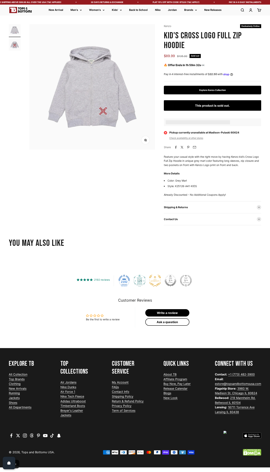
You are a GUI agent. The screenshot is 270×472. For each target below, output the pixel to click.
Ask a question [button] (167, 322)
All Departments (20, 407)
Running (14, 393)
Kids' (115, 9)
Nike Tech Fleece (72, 396)
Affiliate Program (175, 379)
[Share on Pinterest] (188, 147)
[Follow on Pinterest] (38, 435)
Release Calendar (175, 388)
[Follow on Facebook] (11, 435)
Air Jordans (68, 382)
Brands (188, 9)
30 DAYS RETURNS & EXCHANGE (103, 2)
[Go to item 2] (15, 45)
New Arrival (56, 9)
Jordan (172, 9)
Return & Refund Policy (128, 401)
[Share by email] (194, 147)
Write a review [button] (167, 313)
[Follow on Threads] (31, 435)
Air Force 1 (67, 391)
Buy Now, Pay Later (177, 384)
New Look (170, 398)
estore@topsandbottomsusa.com (238, 384)
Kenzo (167, 26)
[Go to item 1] (15, 30)
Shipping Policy (122, 396)
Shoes (13, 402)
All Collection (18, 374)
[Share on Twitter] (182, 147)
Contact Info (120, 391)
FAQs (115, 387)
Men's (74, 9)
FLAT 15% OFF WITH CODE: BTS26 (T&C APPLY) (172, 2)
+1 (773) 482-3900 (241, 374)
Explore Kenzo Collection (212, 90)
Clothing (15, 384)
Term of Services (123, 410)
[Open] (9, 463)
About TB (170, 374)
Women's (95, 9)
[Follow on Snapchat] (58, 435)
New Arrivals (17, 388)
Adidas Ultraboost (73, 401)
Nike (158, 9)
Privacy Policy (122, 406)
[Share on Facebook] (176, 147)
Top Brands (17, 379)
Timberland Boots (72, 406)
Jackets (14, 398)
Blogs (167, 393)
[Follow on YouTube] (45, 435)
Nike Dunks (68, 387)
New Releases (213, 9)
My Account (120, 382)
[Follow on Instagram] (24, 435)
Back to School (138, 9)
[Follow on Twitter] (18, 435)
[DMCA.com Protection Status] (252, 452)
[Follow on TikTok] (52, 435)
